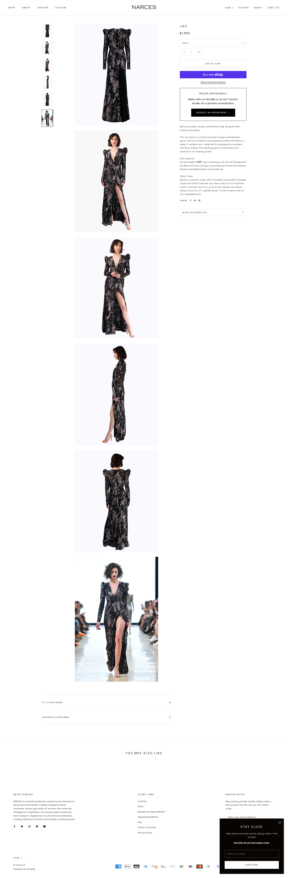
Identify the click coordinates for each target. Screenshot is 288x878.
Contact (142, 801)
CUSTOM (60, 7)
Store (141, 806)
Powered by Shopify (24, 869)
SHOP (11, 7)
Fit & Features (52, 702)
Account (243, 7)
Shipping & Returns (56, 717)
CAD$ (228, 7)
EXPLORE (43, 7)
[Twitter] (195, 200)
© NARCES (19, 865)
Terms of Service (147, 827)
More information (194, 212)
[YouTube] (44, 826)
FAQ (140, 822)
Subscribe (251, 865)
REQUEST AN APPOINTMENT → (213, 112)
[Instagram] (29, 826)
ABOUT (26, 7)
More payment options (213, 82)
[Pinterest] (199, 200)
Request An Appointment (151, 811)
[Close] (279, 822)
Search (258, 7)
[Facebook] (191, 200)
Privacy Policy (145, 832)
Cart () (274, 7)
